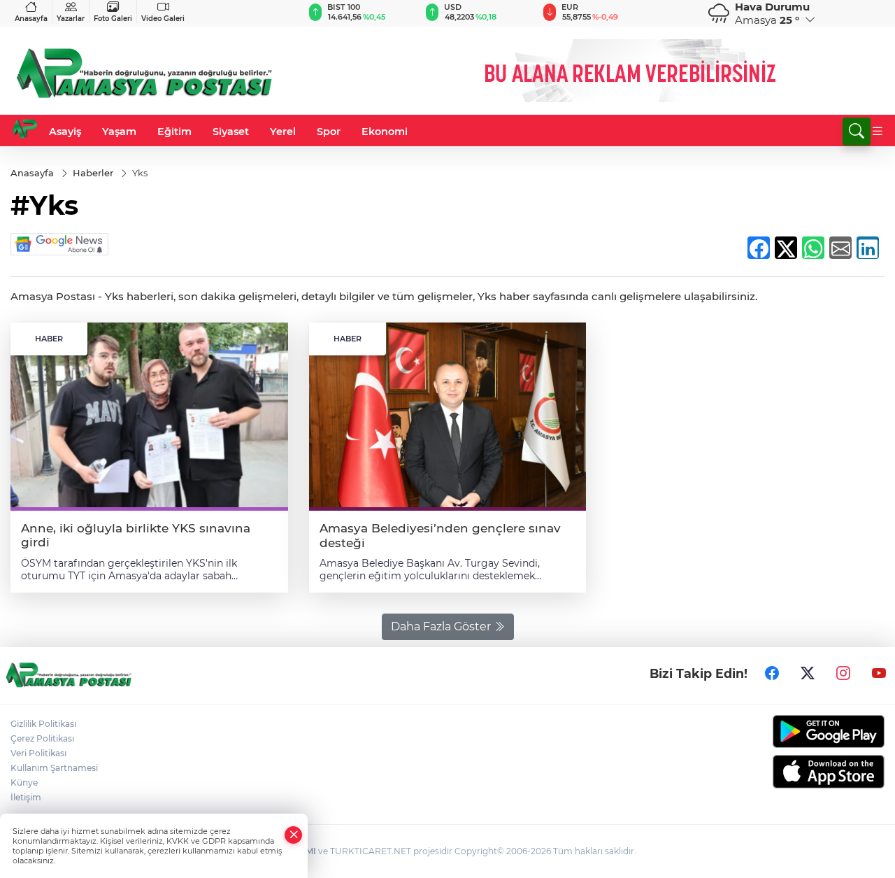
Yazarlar (71, 18)
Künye (24, 782)
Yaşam (119, 131)
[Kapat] (293, 835)
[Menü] (878, 131)
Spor (329, 131)
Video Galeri (163, 18)
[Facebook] (772, 674)
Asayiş (65, 131)
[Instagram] (843, 674)
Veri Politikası (38, 753)
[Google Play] (783, 731)
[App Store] (783, 771)
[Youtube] (879, 674)
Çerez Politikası (42, 738)
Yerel (283, 131)
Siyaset (231, 131)
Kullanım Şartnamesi (54, 768)
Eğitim (174, 131)
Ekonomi (384, 131)
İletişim (25, 797)
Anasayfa (31, 18)
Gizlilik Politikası (43, 723)
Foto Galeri (113, 18)
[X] (808, 674)
